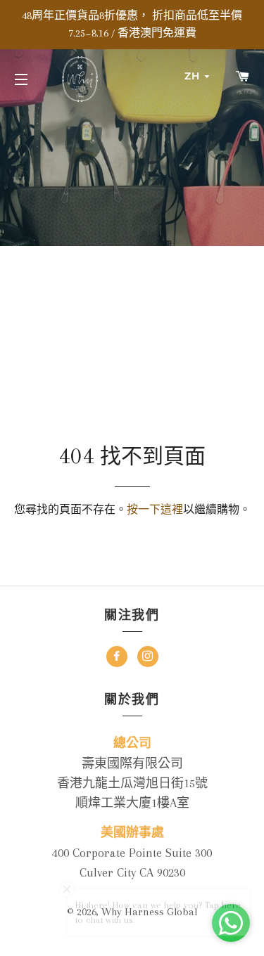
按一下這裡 (155, 509)
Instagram (148, 658)
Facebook (117, 658)
